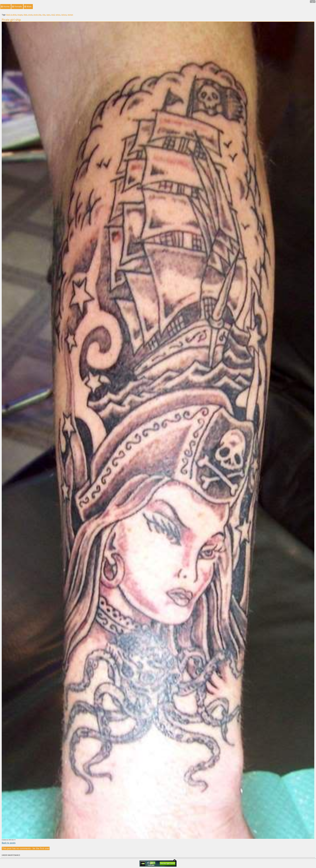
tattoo (58, 15)
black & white (11, 15)
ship (43, 15)
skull (53, 15)
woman (70, 15)
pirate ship (37, 15)
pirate (30, 15)
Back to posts (8, 843)
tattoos (64, 15)
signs (48, 15)
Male (25, 15)
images (20, 15)
